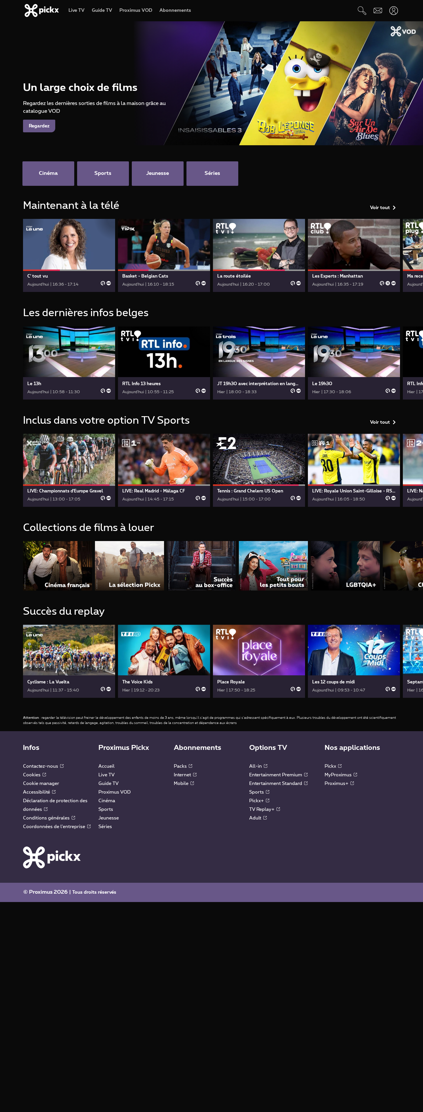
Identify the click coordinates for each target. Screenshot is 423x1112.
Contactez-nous (41, 766)
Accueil (106, 766)
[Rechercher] (362, 10)
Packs (181, 766)
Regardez (39, 126)
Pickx (331, 766)
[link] (69, 255)
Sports (105, 809)
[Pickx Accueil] (52, 857)
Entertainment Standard (276, 783)
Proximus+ (337, 783)
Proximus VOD (114, 792)
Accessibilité (37, 792)
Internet (183, 775)
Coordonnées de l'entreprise (54, 826)
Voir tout (380, 207)
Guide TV (108, 783)
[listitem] (57, 565)
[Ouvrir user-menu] (393, 10)
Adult (255, 818)
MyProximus (339, 775)
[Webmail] (378, 10)
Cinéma (106, 800)
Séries (105, 826)
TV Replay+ (262, 809)
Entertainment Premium (276, 775)
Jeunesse (108, 818)
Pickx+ (257, 800)
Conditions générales (47, 818)
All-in (256, 766)
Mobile (182, 783)
